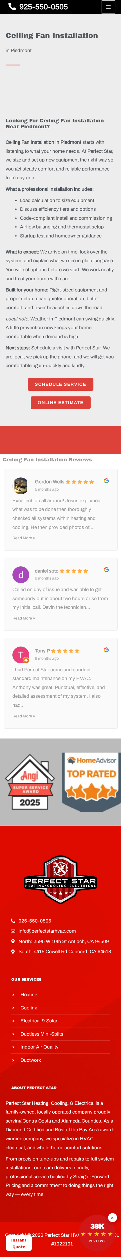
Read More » (23, 538)
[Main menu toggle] (109, 7)
